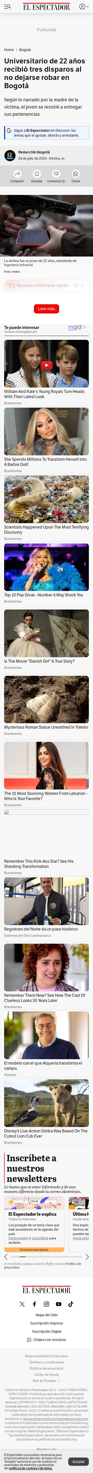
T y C (49, 1264)
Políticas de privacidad (46, 1368)
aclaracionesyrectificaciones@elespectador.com (55, 1419)
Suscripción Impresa (46, 1323)
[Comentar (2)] (56, 174)
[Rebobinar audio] (67, 322)
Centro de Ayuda (46, 1375)
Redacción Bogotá (34, 152)
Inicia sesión (18, 1238)
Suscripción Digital (46, 1331)
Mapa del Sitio (47, 1315)
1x (83, 322)
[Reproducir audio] (12, 315)
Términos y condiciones (46, 1362)
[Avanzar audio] (75, 322)
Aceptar (78, 1461)
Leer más (46, 309)
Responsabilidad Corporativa (46, 1356)
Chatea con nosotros (49, 1339)
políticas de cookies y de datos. (31, 1468)
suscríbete (40, 1238)
